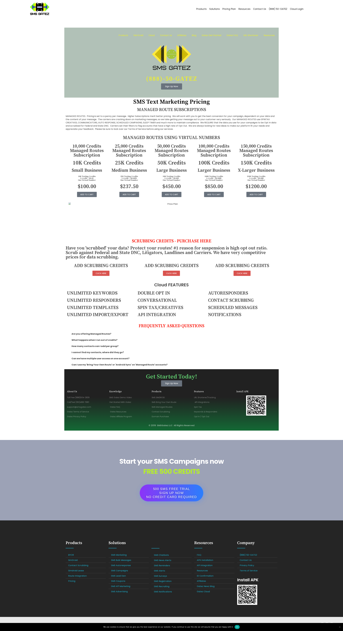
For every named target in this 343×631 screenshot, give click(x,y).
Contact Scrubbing (78, 565)
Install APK (247, 580)
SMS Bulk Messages (121, 560)
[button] (171, 334)
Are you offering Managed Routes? (91, 333)
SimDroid (73, 560)
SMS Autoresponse (121, 565)
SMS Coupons (118, 581)
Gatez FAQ (232, 35)
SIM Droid (138, 35)
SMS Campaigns (119, 570)
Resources (269, 35)
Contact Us (166, 35)
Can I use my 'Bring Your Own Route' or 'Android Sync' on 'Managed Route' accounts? (119, 364)
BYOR (71, 554)
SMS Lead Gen (118, 575)
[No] (339, 627)
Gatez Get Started (211, 35)
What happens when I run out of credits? (94, 340)
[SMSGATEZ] (49, 8)
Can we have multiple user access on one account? (100, 358)
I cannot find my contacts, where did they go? (98, 352)
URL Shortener (250, 35)
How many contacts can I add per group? (95, 346)
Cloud (152, 35)
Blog (194, 35)
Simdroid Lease (76, 570)
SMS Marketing (119, 554)
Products (123, 35)
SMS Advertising (119, 591)
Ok (237, 627)
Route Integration (77, 575)
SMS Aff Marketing (120, 586)
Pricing (71, 581)
